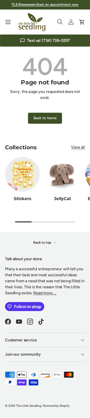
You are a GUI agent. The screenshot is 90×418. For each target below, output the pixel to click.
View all (78, 147)
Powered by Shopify (56, 405)
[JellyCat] (62, 174)
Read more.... (44, 293)
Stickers (22, 198)
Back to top (42, 242)
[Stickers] (22, 174)
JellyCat (62, 198)
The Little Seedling (28, 405)
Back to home (45, 118)
